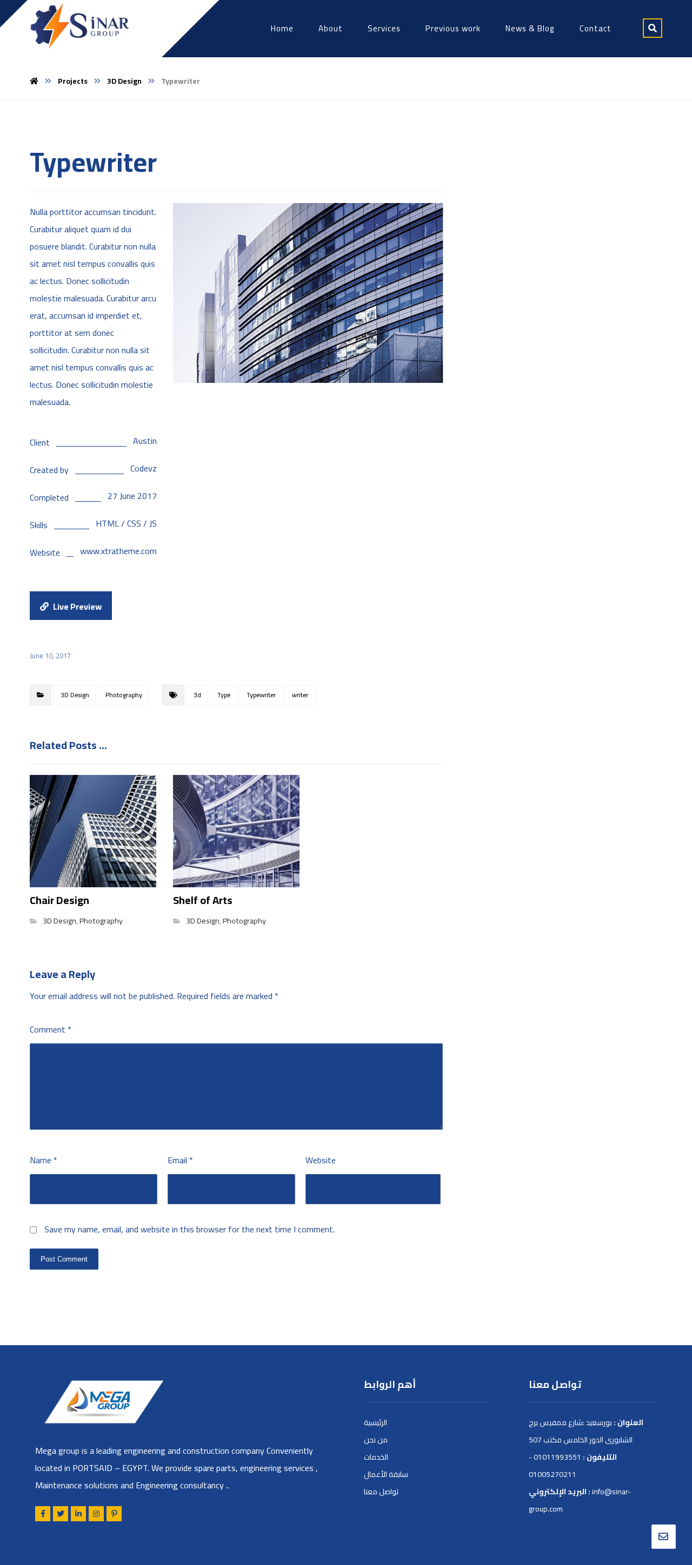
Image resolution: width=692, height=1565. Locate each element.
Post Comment (64, 1259)
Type (223, 695)
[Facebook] (42, 1513)
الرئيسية (375, 1422)
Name (43, 1160)
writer (300, 695)
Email (180, 1160)
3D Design (75, 695)
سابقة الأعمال (386, 1474)
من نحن (376, 1440)
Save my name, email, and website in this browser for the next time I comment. (189, 1229)
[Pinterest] (114, 1513)
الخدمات (376, 1457)
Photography (123, 695)
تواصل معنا (381, 1492)
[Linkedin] (78, 1513)
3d (197, 695)
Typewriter (261, 695)
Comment (50, 1029)
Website (320, 1160)
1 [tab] (301, 372)
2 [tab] (317, 372)
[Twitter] (60, 1513)
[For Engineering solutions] (80, 26)
